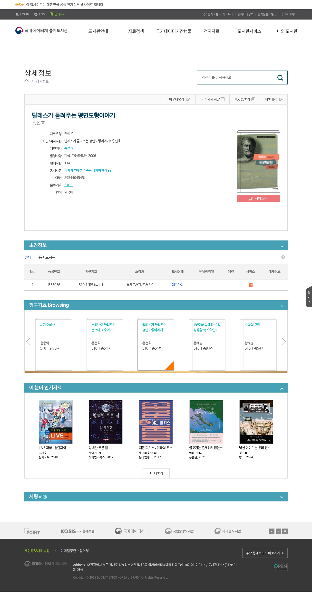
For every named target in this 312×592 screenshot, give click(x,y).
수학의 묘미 (252, 325)
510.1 (68, 185)
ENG (41, 14)
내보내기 (271, 99)
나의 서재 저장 (210, 99)
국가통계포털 (210, 14)
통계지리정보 (245, 14)
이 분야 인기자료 (45, 388)
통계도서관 (47, 257)
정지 (285, 531)
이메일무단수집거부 (74, 550)
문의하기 (59, 14)
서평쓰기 (261, 198)
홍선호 (68, 148)
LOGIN (24, 14)
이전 (271, 531)
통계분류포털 (266, 14)
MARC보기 (242, 99)
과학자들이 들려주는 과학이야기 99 (87, 170)
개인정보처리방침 (37, 550)
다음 (278, 531)
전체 (27, 257)
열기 (309, 294)
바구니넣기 (176, 99)
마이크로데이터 (287, 14)
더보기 (158, 473)
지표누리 (228, 14)
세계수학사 (47, 325)
